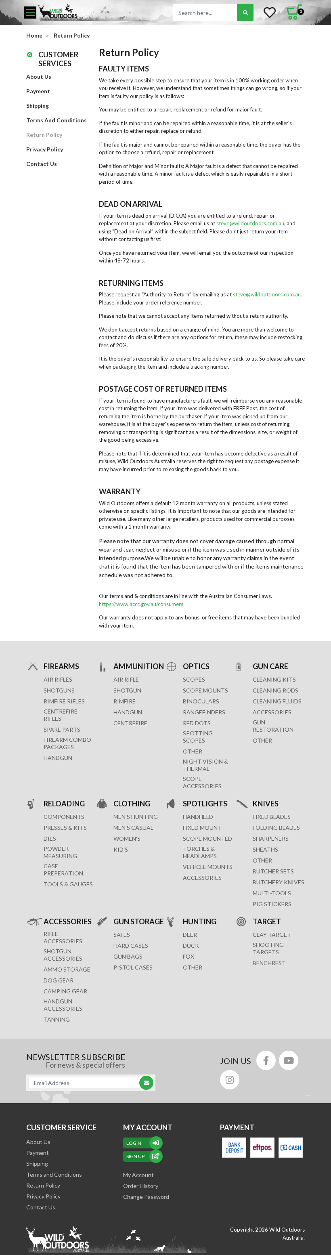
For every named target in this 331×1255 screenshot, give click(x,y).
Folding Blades (276, 827)
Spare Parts (62, 729)
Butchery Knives (278, 882)
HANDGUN (127, 712)
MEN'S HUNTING (135, 816)
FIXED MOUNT (202, 827)
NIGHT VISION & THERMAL (205, 765)
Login (133, 1143)
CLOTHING (131, 803)
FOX (188, 956)
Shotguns (59, 690)
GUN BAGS (127, 956)
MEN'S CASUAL (133, 827)
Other (262, 860)
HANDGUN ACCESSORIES (63, 1005)
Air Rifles (58, 679)
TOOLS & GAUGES (68, 884)
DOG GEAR (58, 980)
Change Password (146, 1196)
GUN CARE (270, 666)
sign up (135, 1156)
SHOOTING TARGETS (268, 948)
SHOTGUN (127, 690)
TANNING (57, 1019)
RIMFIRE (124, 701)
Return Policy (44, 134)
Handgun (58, 757)
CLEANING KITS (274, 679)
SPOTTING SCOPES (198, 737)
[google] (288, 1060)
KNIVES (266, 803)
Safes (121, 934)
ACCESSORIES (272, 712)
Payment (38, 91)
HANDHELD (198, 816)
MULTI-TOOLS (272, 893)
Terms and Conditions (56, 120)
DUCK (191, 945)
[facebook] (266, 1060)
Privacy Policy (44, 149)
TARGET (267, 921)
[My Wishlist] (269, 12)
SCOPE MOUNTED (207, 838)
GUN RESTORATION (273, 726)
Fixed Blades (272, 816)
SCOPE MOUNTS (205, 690)
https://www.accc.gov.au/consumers (141, 604)
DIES (50, 838)
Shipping (37, 105)
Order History (140, 1185)
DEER (190, 934)
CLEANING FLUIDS (277, 701)
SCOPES (194, 679)
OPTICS (196, 666)
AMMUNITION (138, 666)
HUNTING (199, 921)
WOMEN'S (126, 838)
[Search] (245, 12)
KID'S (120, 849)
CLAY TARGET (272, 934)
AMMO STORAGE (67, 969)
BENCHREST (269, 962)
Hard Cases (130, 945)
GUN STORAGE (138, 921)
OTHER (192, 751)
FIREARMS (61, 666)
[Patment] (234, 1147)
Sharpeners (271, 838)
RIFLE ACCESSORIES (63, 937)
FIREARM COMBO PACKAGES (67, 743)
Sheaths (265, 849)
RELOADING (64, 803)
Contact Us (41, 163)
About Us (38, 76)
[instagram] (229, 1079)
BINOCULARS (201, 701)
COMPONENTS (64, 816)
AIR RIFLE (126, 679)
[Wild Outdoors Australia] (94, 12)
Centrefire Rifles (61, 715)
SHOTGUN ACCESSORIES (63, 955)
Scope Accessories (202, 782)
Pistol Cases (133, 967)
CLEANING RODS (275, 690)
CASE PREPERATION (63, 870)
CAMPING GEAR (65, 991)
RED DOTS (197, 723)
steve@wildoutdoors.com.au (250, 223)
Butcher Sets (273, 871)
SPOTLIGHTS (205, 803)
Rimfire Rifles (64, 701)
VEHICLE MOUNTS (208, 866)
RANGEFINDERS (204, 712)
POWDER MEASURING (60, 852)
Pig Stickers (272, 903)
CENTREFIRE (130, 723)
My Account (138, 1174)
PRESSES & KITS (65, 827)
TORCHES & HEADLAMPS (200, 852)
